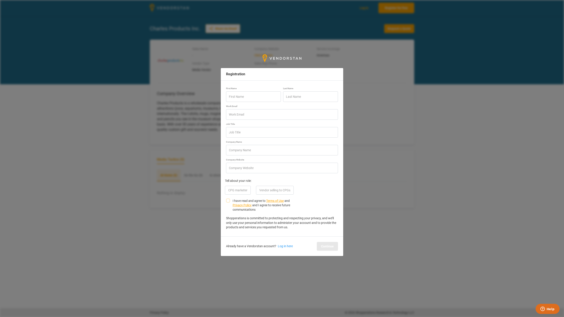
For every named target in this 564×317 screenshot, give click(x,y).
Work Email (231, 106)
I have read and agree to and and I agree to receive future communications (261, 205)
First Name (231, 88)
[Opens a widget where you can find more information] (547, 309)
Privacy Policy (242, 205)
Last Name (288, 88)
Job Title (230, 124)
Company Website (235, 159)
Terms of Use (275, 201)
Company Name (234, 142)
